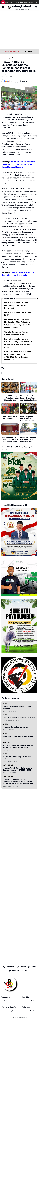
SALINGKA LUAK (27, 51)
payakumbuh (7, 373)
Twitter (23, 967)
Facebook (15, 970)
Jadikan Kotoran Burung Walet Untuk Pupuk (17, 758)
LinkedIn (27, 970)
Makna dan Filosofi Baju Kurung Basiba (18, 736)
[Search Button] (36, 7)
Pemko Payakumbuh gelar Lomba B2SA (18, 313)
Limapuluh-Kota (8, 765)
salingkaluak (22, 6)
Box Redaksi (5, 1001)
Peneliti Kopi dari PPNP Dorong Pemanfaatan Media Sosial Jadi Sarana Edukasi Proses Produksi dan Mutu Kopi (27, 419)
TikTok (33, 967)
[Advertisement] (19, 19)
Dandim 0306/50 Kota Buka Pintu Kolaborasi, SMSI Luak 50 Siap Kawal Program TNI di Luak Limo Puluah (10, 398)
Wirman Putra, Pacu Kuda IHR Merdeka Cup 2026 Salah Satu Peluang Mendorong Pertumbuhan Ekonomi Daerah (19, 323)
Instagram (10, 967)
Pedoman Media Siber (28, 1011)
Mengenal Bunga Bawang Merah (15, 727)
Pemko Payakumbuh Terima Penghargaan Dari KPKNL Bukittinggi (16, 305)
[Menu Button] (3, 7)
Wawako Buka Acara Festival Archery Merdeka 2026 (16, 333)
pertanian (6, 742)
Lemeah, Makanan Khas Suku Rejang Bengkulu (17, 708)
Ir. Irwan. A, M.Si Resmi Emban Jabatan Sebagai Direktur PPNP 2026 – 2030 (17, 769)
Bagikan (25, 81)
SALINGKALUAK (22, 1017)
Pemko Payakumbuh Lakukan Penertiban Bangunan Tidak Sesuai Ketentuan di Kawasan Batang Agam (19, 343)
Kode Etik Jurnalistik (28, 1001)
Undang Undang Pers (8, 1011)
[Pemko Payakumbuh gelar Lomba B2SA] (10, 408)
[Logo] (20, 984)
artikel (5, 703)
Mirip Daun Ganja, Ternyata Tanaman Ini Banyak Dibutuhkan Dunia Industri (18, 746)
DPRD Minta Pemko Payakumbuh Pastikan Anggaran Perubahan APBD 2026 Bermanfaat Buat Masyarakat (18, 355)
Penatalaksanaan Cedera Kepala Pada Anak (19, 718)
